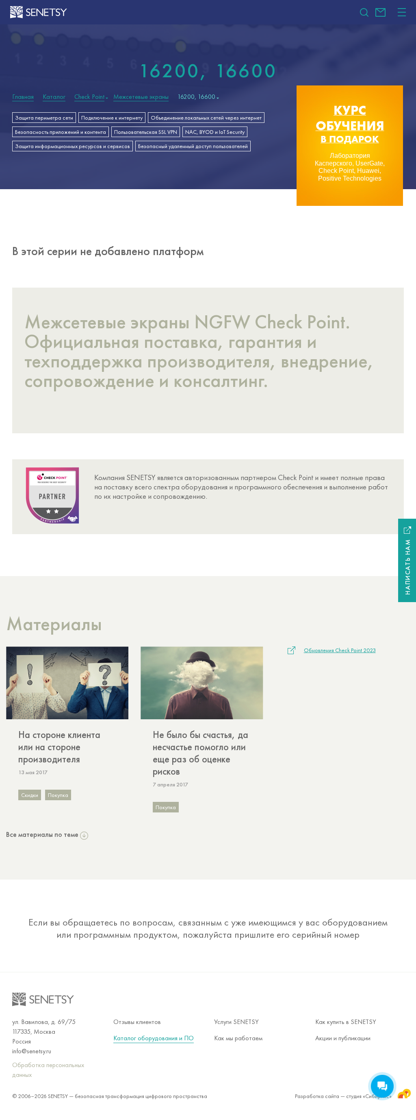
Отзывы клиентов (137, 1021)
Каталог (54, 96)
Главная (23, 96)
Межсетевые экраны (141, 96)
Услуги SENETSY (236, 1021)
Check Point (89, 96)
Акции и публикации (342, 1038)
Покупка (58, 795)
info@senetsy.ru (380, 12)
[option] (350, 145)
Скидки (29, 795)
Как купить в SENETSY (345, 1021)
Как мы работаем (238, 1038)
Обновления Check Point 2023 (340, 650)
